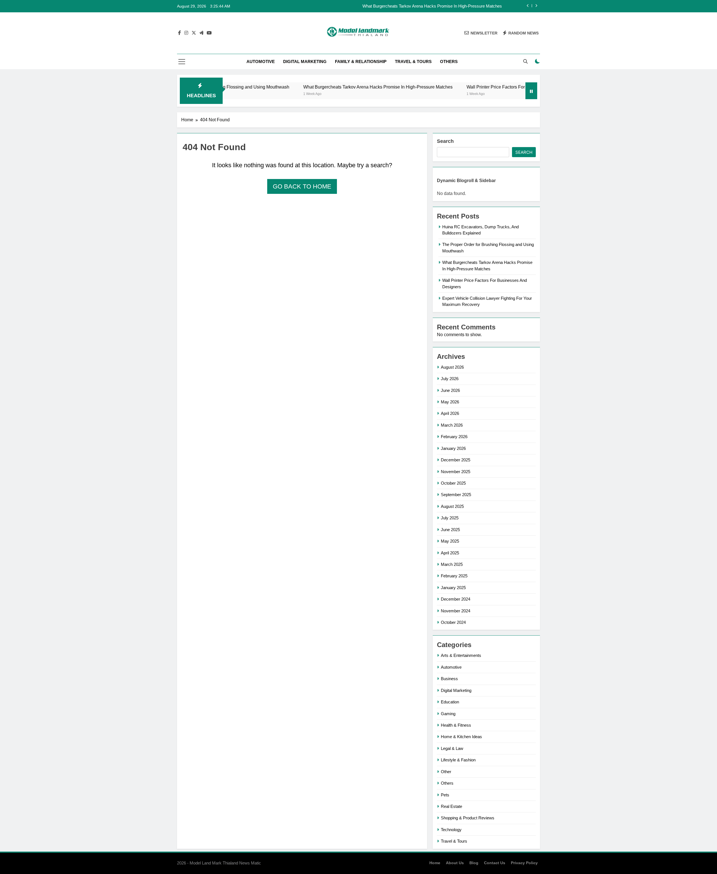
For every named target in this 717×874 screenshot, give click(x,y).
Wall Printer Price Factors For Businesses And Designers (498, 86)
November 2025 (455, 471)
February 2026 (454, 436)
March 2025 (452, 564)
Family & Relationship (361, 61)
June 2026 (450, 390)
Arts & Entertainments (461, 655)
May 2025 (450, 541)
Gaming (448, 713)
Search (445, 141)
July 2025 (449, 517)
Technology (451, 829)
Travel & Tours (413, 61)
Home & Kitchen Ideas (461, 736)
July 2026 (449, 378)
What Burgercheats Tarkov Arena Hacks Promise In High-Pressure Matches (432, 6)
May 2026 (450, 401)
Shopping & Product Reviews (467, 817)
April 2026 (450, 413)
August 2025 (452, 506)
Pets (445, 794)
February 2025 (454, 575)
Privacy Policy (524, 863)
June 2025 (450, 529)
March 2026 (452, 425)
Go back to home (302, 186)
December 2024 (455, 599)
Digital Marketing (305, 61)
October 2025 (453, 483)
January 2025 (453, 587)
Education (450, 701)
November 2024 (455, 610)
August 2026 (452, 367)
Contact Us (494, 863)
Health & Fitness (456, 725)
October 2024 (453, 622)
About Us (455, 863)
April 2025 (450, 552)
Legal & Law (452, 748)
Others (449, 61)
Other (446, 771)
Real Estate (451, 806)
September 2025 (456, 494)
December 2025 (455, 459)
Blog (473, 863)
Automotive (260, 61)
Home (434, 863)
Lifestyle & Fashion (458, 759)
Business (449, 678)
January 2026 (453, 448)
